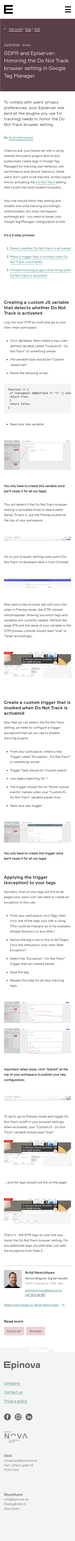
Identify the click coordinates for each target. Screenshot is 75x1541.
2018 (37, 29)
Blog (28, 29)
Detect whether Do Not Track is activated (40, 248)
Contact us (13, 1392)
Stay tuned (15, 29)
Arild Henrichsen (21, 137)
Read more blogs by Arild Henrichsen (31, 1305)
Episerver (14, 1331)
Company (12, 1383)
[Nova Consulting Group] (37, 1437)
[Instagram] (18, 1417)
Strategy (35, 1331)
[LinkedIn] (29, 1417)
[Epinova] (8, 9)
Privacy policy (15, 1401)
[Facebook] (7, 1417)
